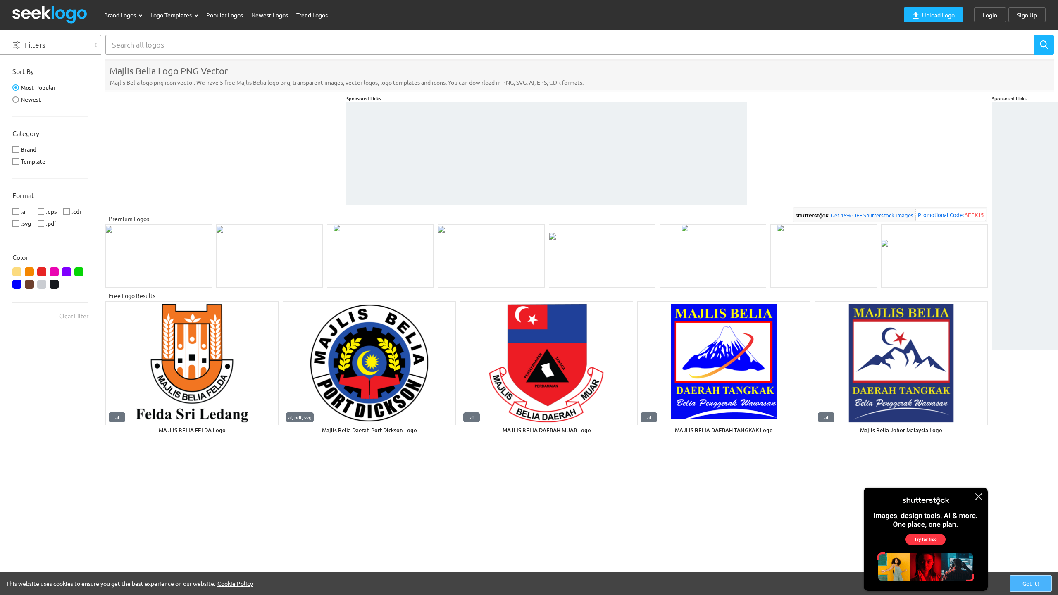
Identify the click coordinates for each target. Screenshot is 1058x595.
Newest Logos (269, 15)
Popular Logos (224, 15)
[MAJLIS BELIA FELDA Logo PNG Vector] (192, 363)
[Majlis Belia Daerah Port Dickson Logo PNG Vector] (369, 363)
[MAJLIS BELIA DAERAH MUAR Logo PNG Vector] (546, 363)
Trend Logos (312, 15)
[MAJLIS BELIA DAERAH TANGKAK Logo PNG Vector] (723, 363)
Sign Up (1027, 15)
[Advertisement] (1025, 226)
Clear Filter (73, 315)
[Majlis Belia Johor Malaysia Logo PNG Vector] (901, 363)
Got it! (1030, 583)
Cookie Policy (235, 583)
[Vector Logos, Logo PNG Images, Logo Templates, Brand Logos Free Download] (50, 14)
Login (990, 15)
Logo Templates (171, 15)
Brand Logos (120, 15)
